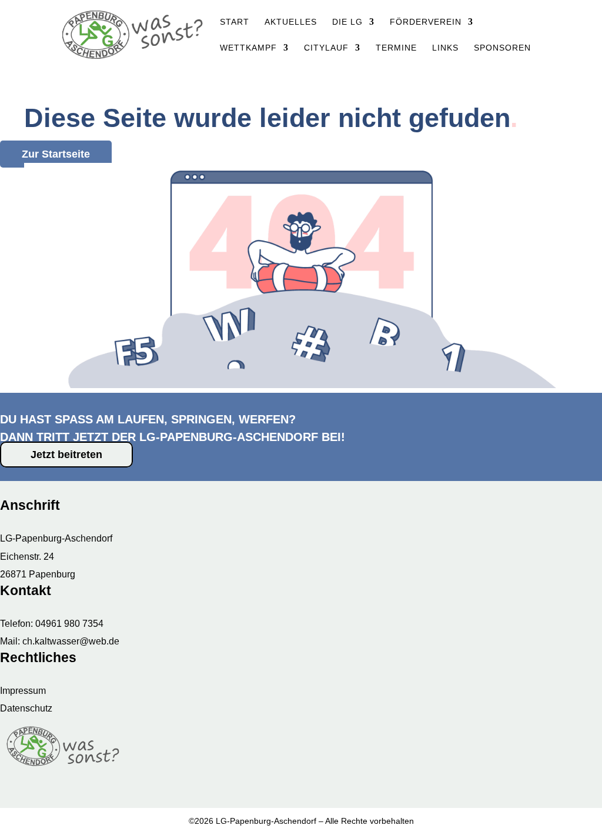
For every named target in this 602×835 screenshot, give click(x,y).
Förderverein (425, 22)
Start (234, 22)
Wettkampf (248, 48)
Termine (396, 48)
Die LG (347, 22)
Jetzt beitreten (66, 454)
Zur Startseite (56, 154)
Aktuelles (291, 22)
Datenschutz (26, 708)
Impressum (23, 691)
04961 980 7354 (69, 624)
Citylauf (326, 48)
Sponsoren (502, 48)
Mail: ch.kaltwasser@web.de (59, 641)
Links (445, 48)
